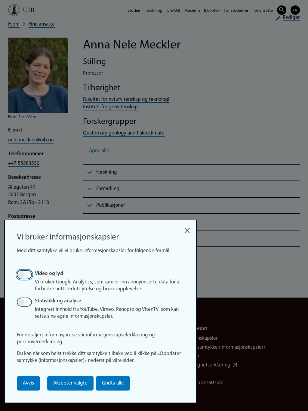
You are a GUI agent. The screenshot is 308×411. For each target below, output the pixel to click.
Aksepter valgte (70, 383)
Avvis (28, 383)
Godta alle (113, 383)
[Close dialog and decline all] (187, 228)
